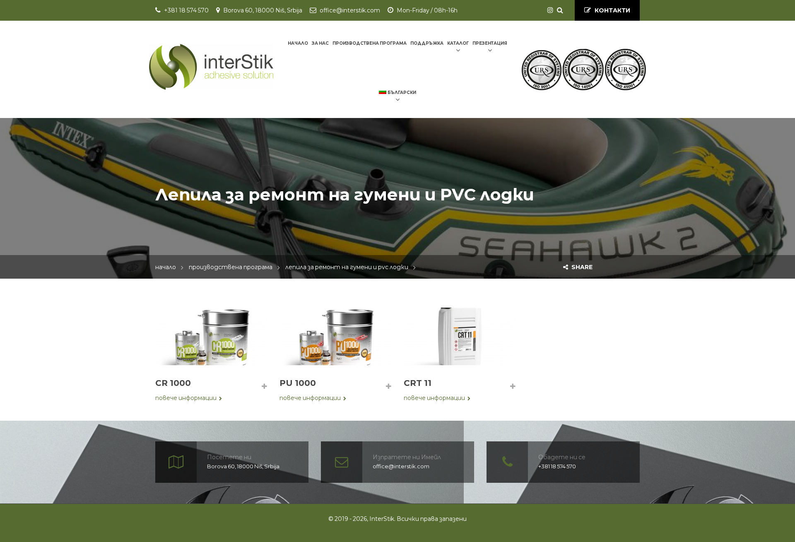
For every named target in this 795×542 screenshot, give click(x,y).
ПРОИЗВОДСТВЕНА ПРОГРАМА (230, 267)
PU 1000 (297, 383)
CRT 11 (417, 383)
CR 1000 (173, 383)
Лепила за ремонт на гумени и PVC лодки (346, 267)
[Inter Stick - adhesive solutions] (211, 66)
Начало (165, 267)
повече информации (186, 398)
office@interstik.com (350, 10)
